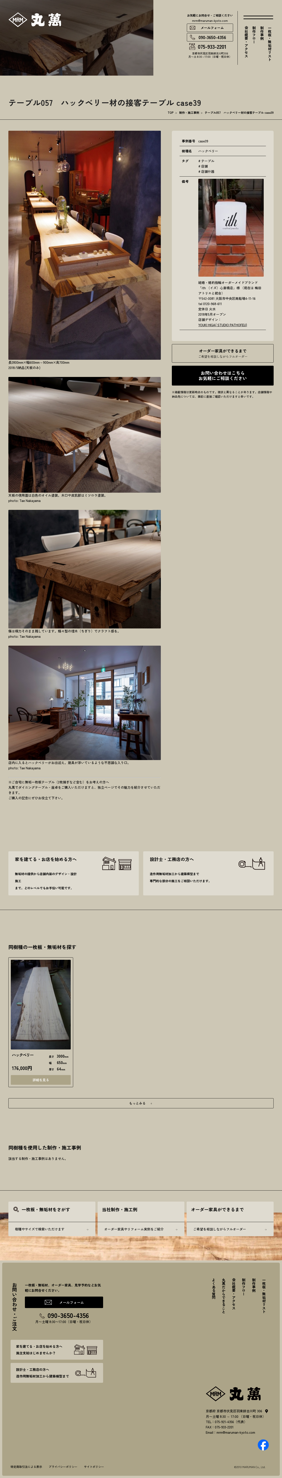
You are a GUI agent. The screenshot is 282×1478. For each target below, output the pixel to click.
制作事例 (262, 33)
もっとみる (137, 1103)
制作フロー (254, 35)
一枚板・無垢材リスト (269, 43)
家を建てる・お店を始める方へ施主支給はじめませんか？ (39, 1349)
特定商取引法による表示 (26, 1467)
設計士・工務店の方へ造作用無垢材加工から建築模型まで (42, 1372)
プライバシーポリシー (63, 1467)
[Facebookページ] (263, 1444)
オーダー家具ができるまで (222, 353)
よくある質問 (213, 1288)
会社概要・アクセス (246, 42)
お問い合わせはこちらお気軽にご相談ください (223, 375)
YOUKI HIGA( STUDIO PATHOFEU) (222, 324)
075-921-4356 (224, 1421)
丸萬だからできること (223, 1295)
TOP (171, 112)
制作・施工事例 (189, 112)
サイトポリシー (94, 1467)
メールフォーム (212, 27)
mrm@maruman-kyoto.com (210, 21)
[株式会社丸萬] (233, 1393)
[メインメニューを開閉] (258, 17)
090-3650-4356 (212, 37)
